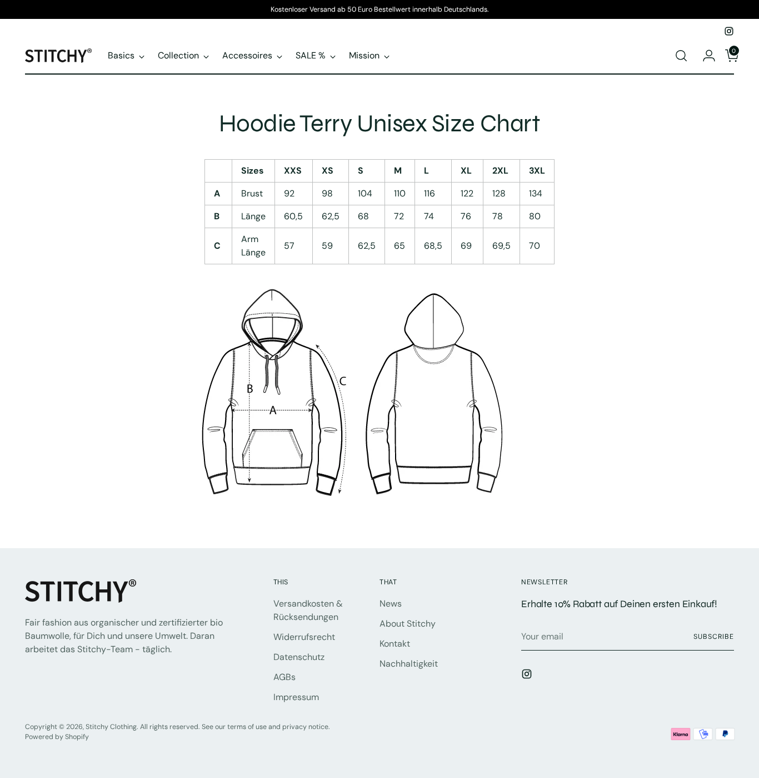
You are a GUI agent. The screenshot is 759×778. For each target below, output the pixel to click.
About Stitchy (407, 623)
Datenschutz (298, 657)
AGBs (284, 677)
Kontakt (394, 643)
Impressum (296, 697)
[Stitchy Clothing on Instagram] (729, 31)
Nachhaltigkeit (408, 663)
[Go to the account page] (704, 56)
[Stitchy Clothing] (58, 55)
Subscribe (713, 636)
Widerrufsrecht (304, 637)
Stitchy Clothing (111, 726)
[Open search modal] (681, 56)
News (390, 603)
